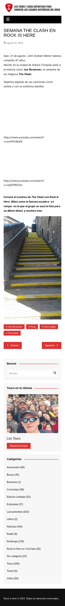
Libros (10, 519)
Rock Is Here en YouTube (21, 548)
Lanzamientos (15, 511)
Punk (33, 326)
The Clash (13, 333)
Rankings (12, 541)
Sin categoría (14, 556)
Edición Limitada (16, 497)
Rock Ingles (50, 326)
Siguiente (49, 345)
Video (10, 578)
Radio (10, 534)
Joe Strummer (15, 326)
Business (12, 482)
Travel (10, 571)
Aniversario (13, 467)
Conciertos (13, 489)
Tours (10, 563)
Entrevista (12, 504)
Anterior (15, 345)
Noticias (11, 526)
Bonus (10, 474)
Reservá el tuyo (18, 445)
